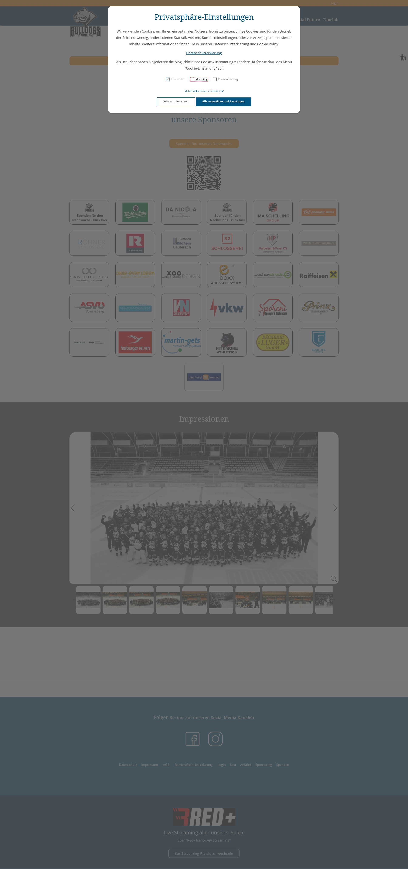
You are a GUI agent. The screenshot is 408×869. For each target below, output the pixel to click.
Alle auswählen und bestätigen (223, 101)
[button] (204, 91)
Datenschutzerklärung (204, 53)
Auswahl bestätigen (175, 101)
